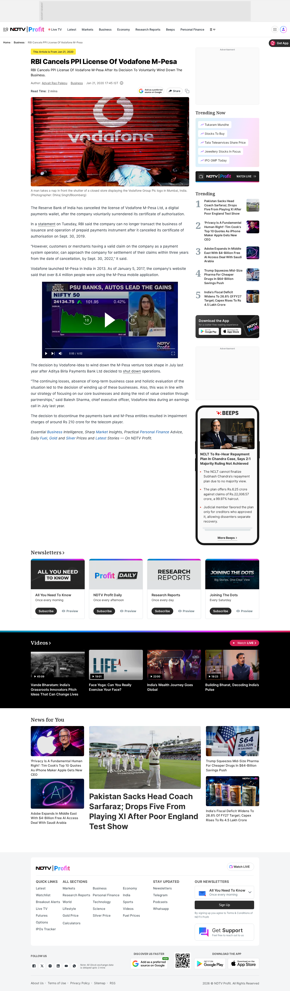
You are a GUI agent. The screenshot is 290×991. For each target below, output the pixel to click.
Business (105, 29)
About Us (37, 983)
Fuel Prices (131, 915)
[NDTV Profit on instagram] (50, 966)
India (126, 895)
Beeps (170, 29)
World (67, 902)
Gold (53, 438)
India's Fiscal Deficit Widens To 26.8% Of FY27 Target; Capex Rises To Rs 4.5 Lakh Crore (230, 815)
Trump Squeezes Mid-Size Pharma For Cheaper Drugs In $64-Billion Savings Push (232, 765)
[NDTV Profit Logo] (53, 866)
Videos (128, 909)
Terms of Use (57, 983)
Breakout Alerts (48, 902)
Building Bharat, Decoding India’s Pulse (232, 687)
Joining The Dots (224, 595)
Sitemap (100, 983)
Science (99, 909)
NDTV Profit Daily (107, 595)
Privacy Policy (80, 983)
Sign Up (224, 905)
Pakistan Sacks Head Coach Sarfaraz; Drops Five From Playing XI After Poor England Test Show (143, 811)
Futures (42, 915)
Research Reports (147, 29)
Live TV (56, 29)
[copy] (187, 91)
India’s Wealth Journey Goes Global (170, 687)
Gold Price (71, 915)
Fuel (43, 438)
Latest (71, 29)
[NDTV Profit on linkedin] (58, 966)
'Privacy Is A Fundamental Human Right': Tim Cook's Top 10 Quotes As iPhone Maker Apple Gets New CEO (56, 768)
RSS (112, 983)
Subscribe (46, 611)
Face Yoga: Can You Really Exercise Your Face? (110, 687)
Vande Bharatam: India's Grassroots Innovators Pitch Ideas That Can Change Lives (54, 689)
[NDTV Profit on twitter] (42, 966)
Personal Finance (192, 29)
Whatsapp (161, 909)
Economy (123, 29)
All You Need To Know (53, 595)
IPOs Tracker (46, 929)
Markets (87, 29)
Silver (70, 438)
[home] (27, 27)
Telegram (160, 895)
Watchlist (43, 895)
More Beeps (226, 537)
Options (42, 922)
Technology (102, 902)
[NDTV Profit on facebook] (34, 966)
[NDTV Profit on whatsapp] (74, 966)
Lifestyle (69, 909)
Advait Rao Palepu (54, 83)
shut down (132, 371)
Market (102, 432)
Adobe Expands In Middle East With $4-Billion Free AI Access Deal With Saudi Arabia (54, 818)
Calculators (71, 923)
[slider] (110, 348)
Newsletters (162, 888)
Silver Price (102, 915)
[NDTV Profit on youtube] (66, 966)
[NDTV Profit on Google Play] (210, 963)
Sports (128, 902)
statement (46, 224)
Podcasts (160, 902)
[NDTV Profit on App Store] (243, 963)
